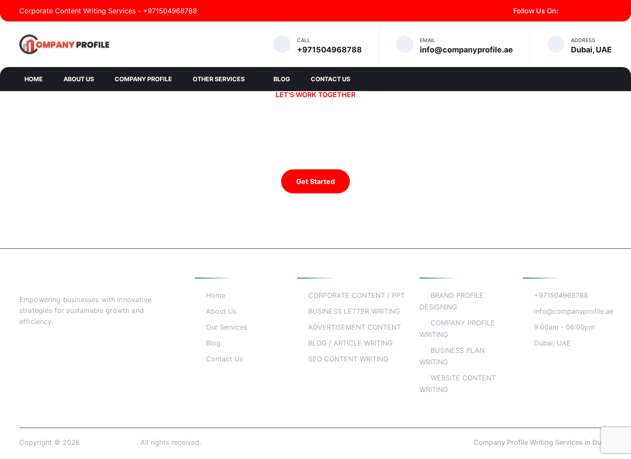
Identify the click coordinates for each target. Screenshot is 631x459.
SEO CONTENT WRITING (348, 359)
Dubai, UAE (552, 343)
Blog (281, 79)
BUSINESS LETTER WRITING (354, 311)
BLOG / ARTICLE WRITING (350, 343)
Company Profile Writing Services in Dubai (542, 442)
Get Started (315, 181)
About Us (79, 79)
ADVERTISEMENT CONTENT (354, 327)
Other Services (219, 79)
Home (33, 79)
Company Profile (143, 79)
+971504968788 (561, 295)
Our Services (226, 327)
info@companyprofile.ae (573, 311)
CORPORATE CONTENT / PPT (356, 295)
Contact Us (330, 79)
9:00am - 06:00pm (564, 327)
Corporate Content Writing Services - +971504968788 (108, 10)
